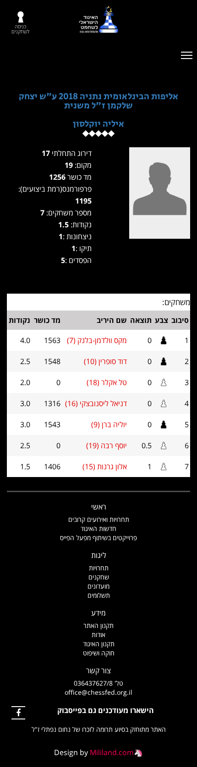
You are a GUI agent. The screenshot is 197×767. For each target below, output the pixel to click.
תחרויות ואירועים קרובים (98, 519)
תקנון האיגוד (99, 643)
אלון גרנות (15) (104, 466)
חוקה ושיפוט (99, 653)
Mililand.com (112, 752)
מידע (98, 613)
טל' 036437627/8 (98, 683)
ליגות (98, 555)
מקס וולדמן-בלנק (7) (97, 340)
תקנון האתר (98, 625)
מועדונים (98, 586)
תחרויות (99, 567)
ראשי (98, 507)
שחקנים (98, 577)
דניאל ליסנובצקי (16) (96, 403)
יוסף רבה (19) (106, 445)
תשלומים (99, 595)
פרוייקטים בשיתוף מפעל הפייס (98, 537)
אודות (98, 634)
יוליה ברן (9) (109, 424)
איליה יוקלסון (98, 124)
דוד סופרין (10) (105, 361)
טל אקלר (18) (107, 382)
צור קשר (98, 670)
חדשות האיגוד (98, 528)
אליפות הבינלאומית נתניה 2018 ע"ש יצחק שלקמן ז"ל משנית (98, 101)
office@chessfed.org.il (98, 692)
